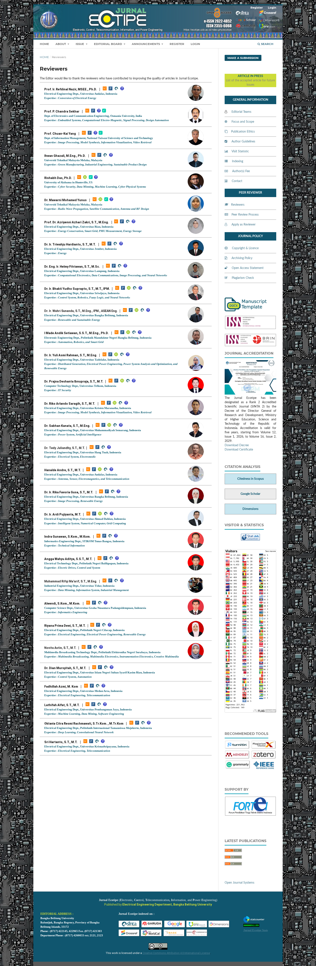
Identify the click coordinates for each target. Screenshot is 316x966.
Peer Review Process (245, 214)
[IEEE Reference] (263, 768)
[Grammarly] (237, 768)
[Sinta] (129, 927)
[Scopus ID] (105, 89)
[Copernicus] (197, 935)
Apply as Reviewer (244, 224)
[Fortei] (250, 812)
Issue (80, 44)
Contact (237, 181)
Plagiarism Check (243, 277)
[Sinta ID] (116, 89)
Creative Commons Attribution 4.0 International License (176, 953)
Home (44, 44)
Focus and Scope (243, 121)
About (61, 44)
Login (195, 44)
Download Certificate (239, 449)
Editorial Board (108, 44)
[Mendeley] (237, 758)
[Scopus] (84, 133)
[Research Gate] (104, 111)
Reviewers (237, 204)
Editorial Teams (241, 111)
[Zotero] (263, 758)
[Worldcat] (151, 935)
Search (266, 44)
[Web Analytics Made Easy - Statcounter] (250, 539)
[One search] (197, 927)
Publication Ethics (243, 131)
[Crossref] (129, 935)
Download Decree (237, 445)
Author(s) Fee (241, 171)
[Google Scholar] (122, 89)
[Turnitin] (237, 748)
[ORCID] (85, 178)
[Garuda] (152, 927)
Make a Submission (243, 58)
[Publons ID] (122, 222)
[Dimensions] (219, 927)
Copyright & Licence (245, 248)
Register (177, 44)
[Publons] (114, 266)
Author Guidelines (243, 141)
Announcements (146, 44)
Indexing (237, 161)
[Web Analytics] (251, 925)
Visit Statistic (240, 151)
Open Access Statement (248, 268)
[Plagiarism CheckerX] (263, 748)
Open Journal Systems (239, 882)
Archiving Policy (242, 258)
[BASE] (174, 935)
